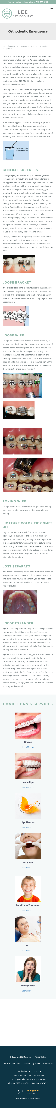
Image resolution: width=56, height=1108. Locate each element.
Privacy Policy (40, 1057)
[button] (52, 9)
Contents (23, 46)
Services (33, 46)
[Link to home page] (23, 13)
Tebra (39, 1098)
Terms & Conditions (11, 1063)
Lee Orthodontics (9, 46)
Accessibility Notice (31, 1063)
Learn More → (28, 747)
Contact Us (48, 1063)
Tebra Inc (27, 1057)
